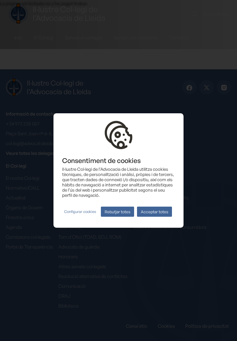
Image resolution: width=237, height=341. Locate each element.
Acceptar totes (154, 211)
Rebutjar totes (117, 211)
